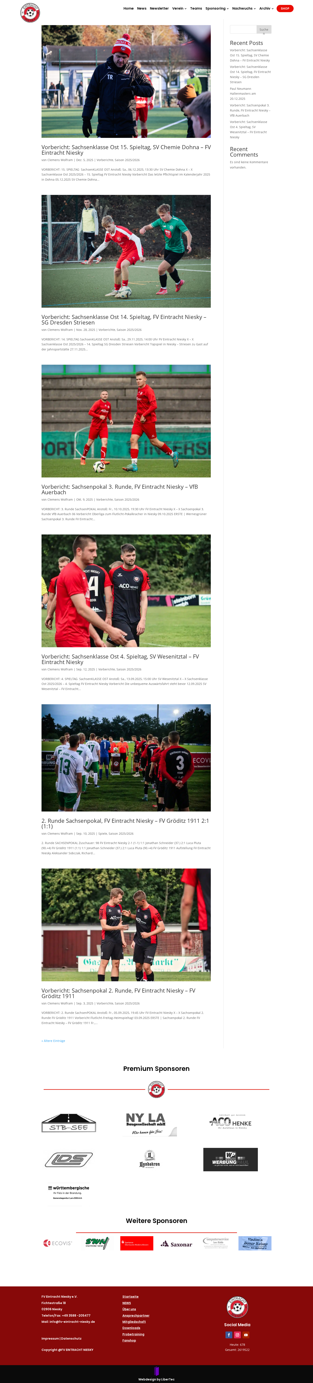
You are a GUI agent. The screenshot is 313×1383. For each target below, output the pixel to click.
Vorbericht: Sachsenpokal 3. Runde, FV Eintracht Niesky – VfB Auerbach (120, 489)
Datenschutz (71, 1338)
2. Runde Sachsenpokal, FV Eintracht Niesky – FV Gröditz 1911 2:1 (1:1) (125, 823)
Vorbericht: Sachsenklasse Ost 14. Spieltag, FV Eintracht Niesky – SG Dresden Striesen (124, 319)
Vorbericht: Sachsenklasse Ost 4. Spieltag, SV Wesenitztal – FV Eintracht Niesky (120, 659)
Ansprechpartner (135, 1315)
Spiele (102, 834)
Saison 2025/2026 (127, 160)
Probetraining (133, 1334)
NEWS (126, 1303)
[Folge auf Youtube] (246, 1335)
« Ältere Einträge (53, 1041)
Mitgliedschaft (134, 1322)
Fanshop (129, 1340)
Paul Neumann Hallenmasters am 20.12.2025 (243, 94)
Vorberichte (105, 160)
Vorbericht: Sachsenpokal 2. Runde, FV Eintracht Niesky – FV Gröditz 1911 (118, 993)
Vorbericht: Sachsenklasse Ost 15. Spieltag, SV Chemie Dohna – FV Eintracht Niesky (126, 149)
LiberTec (168, 1379)
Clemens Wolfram (60, 160)
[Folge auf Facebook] (228, 1335)
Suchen (264, 30)
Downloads (131, 1328)
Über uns (129, 1309)
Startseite (130, 1296)
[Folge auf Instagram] (237, 1335)
